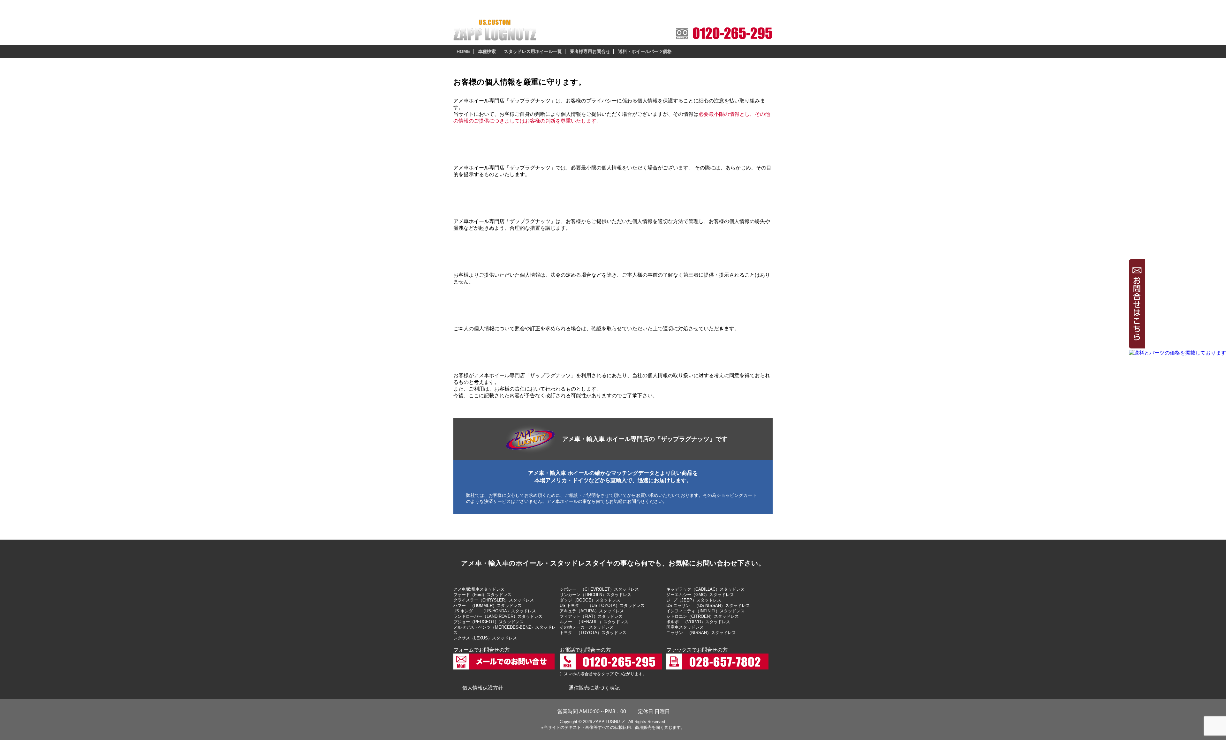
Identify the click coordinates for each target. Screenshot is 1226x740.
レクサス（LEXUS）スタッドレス (485, 638)
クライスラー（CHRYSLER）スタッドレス (493, 600)
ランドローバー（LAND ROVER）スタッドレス (497, 616)
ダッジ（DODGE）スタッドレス (590, 600)
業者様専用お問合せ (590, 51)
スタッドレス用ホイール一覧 (533, 51)
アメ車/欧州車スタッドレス (478, 589)
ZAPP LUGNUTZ (609, 721)
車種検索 (487, 51)
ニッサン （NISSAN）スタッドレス (701, 632)
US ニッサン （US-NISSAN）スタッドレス (708, 605)
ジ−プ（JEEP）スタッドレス (693, 600)
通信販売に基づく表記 (594, 688)
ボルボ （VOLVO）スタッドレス (698, 621)
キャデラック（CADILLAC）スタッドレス (705, 589)
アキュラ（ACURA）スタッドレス (592, 611)
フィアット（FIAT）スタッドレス (591, 616)
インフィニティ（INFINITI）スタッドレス (705, 611)
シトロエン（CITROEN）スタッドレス (702, 616)
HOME (463, 51)
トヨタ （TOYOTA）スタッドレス (593, 632)
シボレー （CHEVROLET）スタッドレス (599, 589)
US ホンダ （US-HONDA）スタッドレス (494, 611)
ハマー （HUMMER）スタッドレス (487, 605)
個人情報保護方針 (482, 688)
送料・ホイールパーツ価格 (645, 51)
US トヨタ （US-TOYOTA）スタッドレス (602, 605)
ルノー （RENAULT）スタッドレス (594, 621)
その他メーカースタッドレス (587, 627)
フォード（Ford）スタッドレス (482, 594)
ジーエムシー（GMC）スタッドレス (700, 594)
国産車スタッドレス (685, 627)
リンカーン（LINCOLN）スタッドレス (595, 594)
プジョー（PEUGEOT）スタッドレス (488, 621)
